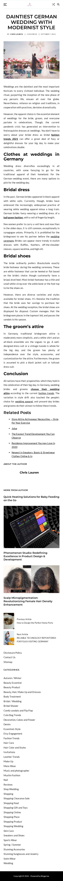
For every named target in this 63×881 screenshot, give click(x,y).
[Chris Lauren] (10, 477)
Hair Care (9, 742)
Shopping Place (12, 816)
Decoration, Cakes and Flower (19, 719)
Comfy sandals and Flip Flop (18, 710)
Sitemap (8, 661)
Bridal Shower (11, 705)
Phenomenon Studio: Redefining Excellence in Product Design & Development (25, 556)
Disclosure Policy (13, 652)
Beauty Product (12, 687)
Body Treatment (12, 696)
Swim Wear (10, 858)
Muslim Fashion (12, 775)
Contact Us (10, 657)
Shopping (8, 793)
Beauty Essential (13, 682)
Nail (6, 779)
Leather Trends (12, 756)
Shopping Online (12, 812)
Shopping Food (11, 803)
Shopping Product (13, 821)
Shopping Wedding (13, 826)
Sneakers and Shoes (14, 835)
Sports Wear (10, 840)
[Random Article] (53, 4)
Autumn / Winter (12, 678)
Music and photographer (16, 770)
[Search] (58, 4)
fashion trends (46, 393)
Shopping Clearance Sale (17, 798)
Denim (7, 724)
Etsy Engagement (13, 733)
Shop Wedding (11, 789)
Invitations (9, 752)
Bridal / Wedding (12, 701)
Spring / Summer (12, 844)
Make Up (8, 761)
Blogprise (45, 876)
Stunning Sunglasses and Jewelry (21, 853)
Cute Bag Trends (12, 715)
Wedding (8, 863)
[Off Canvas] (5, 4)
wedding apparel (24, 401)
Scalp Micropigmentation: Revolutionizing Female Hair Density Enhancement (28, 601)
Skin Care (9, 830)
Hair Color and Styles (15, 747)
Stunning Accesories (14, 849)
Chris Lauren (16, 34)
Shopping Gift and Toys (16, 807)
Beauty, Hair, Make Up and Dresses (22, 692)
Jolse (14, 428)
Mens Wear (10, 766)
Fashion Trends (12, 738)
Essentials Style (12, 729)
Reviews (8, 784)
